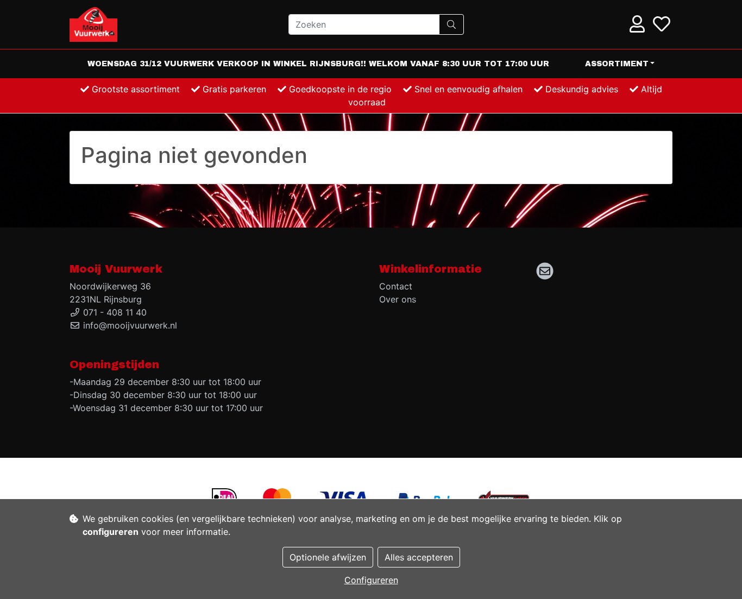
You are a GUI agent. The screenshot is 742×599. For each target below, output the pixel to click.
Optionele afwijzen (328, 557)
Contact (395, 286)
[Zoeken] (451, 24)
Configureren (371, 580)
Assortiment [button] (617, 64)
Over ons (397, 299)
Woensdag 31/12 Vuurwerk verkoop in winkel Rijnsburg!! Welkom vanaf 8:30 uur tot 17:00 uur (318, 64)
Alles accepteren (419, 557)
